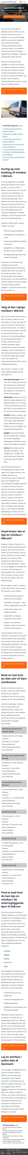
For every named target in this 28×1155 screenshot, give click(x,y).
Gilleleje (6, 955)
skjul (21, 126)
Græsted (7, 951)
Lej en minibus (3, 1152)
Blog (14, 1152)
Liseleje (6, 958)
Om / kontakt (9, 1152)
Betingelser (24, 1152)
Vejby (6, 966)
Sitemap (18, 1152)
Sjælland (4, 1089)
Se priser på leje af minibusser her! (14, 16)
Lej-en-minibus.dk (8, 2)
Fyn (13, 1087)
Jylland (6, 1087)
